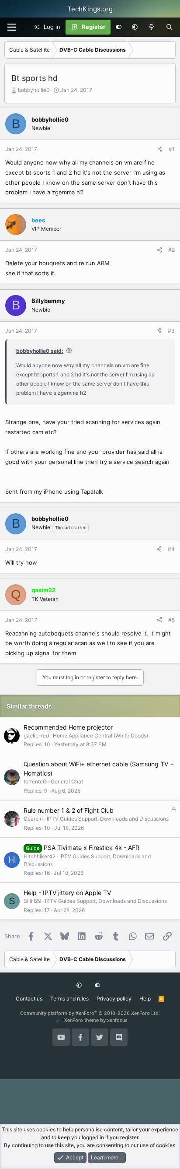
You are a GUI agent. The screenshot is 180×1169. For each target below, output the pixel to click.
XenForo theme (81, 1020)
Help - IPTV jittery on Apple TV (67, 892)
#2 (171, 249)
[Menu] (11, 27)
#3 (171, 330)
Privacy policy (114, 998)
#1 (172, 149)
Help (145, 998)
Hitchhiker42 (39, 856)
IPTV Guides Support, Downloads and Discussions (108, 818)
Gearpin (33, 818)
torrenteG (35, 781)
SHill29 (32, 901)
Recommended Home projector (68, 727)
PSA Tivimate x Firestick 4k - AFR (91, 847)
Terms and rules (69, 998)
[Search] (169, 27)
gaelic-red (36, 735)
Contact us (29, 998)
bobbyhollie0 (34, 90)
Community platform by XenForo (90, 1013)
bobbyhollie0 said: (39, 351)
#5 (171, 620)
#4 (171, 549)
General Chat (67, 781)
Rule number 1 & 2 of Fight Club (69, 810)
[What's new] (152, 27)
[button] (135, 27)
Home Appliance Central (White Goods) (100, 735)
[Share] (160, 149)
